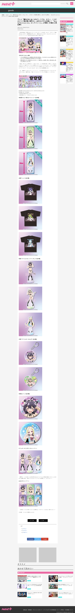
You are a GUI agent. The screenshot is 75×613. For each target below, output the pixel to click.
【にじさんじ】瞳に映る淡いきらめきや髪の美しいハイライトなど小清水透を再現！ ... (34, 585)
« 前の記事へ (32, 520)
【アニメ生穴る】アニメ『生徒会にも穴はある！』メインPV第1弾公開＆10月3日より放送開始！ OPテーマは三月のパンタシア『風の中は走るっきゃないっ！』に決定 (69, 54)
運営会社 (25, 609)
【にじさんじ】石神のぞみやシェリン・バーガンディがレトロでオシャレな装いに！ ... (65, 593)
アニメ (25, 528)
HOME (3, 14)
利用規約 (30, 609)
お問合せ (62, 609)
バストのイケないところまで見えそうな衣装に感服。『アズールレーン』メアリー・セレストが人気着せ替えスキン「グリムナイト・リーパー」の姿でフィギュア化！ (69, 41)
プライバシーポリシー (37, 609)
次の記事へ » (43, 520)
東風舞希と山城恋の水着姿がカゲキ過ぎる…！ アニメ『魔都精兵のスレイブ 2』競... (34, 577)
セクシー (25, 532)
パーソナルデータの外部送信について (51, 609)
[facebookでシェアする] (30, 539)
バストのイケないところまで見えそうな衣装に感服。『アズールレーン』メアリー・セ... (65, 577)
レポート (68, 74)
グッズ (7, 14)
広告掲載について (69, 609)
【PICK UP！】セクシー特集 (24, 55)
